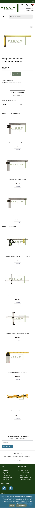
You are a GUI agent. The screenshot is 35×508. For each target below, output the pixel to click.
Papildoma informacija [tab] (17, 92)
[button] (31, 27)
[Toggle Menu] (33, 1)
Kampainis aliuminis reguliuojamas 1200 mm (17, 295)
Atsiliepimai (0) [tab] (17, 95)
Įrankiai (10, 82)
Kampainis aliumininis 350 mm (17, 179)
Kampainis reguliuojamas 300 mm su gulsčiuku (17, 256)
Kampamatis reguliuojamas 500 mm (17, 372)
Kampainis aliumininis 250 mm (17, 142)
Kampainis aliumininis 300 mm (17, 216)
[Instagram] (11, 488)
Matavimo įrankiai (16, 82)
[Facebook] (4, 488)
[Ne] (33, 501)
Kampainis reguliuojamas (17, 410)
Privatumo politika (21, 505)
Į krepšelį (16, 74)
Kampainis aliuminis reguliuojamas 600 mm (17, 333)
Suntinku (12, 505)
